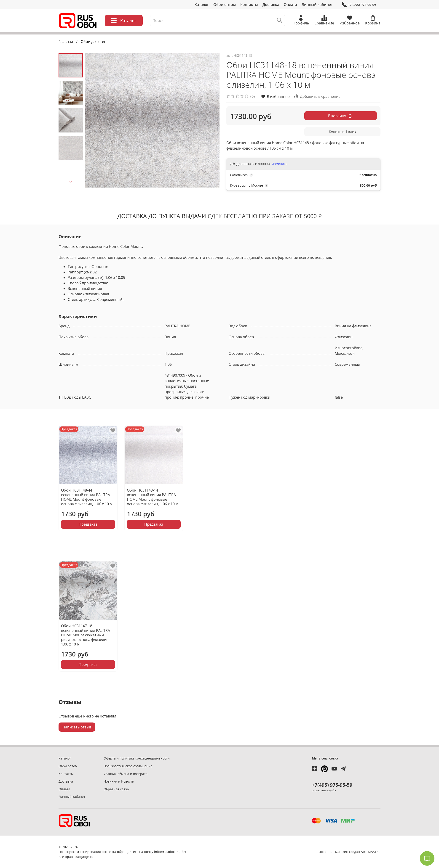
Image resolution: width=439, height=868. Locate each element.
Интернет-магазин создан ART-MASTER (349, 851)
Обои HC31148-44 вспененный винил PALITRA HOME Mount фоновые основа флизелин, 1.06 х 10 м (86, 497)
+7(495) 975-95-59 (332, 785)
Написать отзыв (76, 727)
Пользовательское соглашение (128, 766)
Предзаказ (88, 524)
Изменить (279, 164)
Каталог (202, 4)
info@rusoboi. (165, 851)
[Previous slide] (94, 120)
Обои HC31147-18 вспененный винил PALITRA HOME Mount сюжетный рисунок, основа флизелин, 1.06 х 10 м (85, 635)
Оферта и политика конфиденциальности (137, 758)
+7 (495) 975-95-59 (362, 5)
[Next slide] (70, 181)
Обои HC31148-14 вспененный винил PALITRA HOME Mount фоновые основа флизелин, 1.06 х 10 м (152, 497)
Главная (66, 41)
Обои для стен (93, 41)
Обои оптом (224, 4)
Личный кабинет (317, 4)
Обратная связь (116, 789)
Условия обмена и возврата (125, 774)
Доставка (270, 4)
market (181, 851)
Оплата (290, 4)
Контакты (249, 4)
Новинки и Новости (119, 781)
